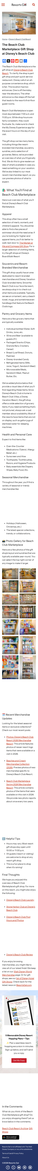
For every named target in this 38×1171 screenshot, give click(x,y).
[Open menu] (3, 4)
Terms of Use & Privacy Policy (13, 1153)
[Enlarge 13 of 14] (16, 658)
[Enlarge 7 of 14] (16, 608)
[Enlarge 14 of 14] (33, 658)
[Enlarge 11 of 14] (16, 639)
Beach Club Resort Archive (15, 1128)
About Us (5, 1157)
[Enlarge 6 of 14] (33, 596)
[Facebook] (8, 1167)
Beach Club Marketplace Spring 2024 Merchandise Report (18, 784)
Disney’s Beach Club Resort (20, 39)
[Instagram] (30, 1167)
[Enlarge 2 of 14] (33, 571)
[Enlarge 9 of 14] (16, 622)
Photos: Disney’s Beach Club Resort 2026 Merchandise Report (19, 740)
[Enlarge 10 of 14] (33, 622)
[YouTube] (19, 1167)
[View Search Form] (32, 4)
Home (4, 39)
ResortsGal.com (24, 985)
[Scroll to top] (35, 1165)
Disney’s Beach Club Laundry (20, 900)
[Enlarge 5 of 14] (16, 596)
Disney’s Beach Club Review (19, 954)
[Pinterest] (24, 1167)
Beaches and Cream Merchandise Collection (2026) (18, 764)
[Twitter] (13, 1167)
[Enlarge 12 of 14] (33, 639)
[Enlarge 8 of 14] (33, 608)
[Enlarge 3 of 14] (16, 583)
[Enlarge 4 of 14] (33, 583)
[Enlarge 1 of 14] (16, 571)
